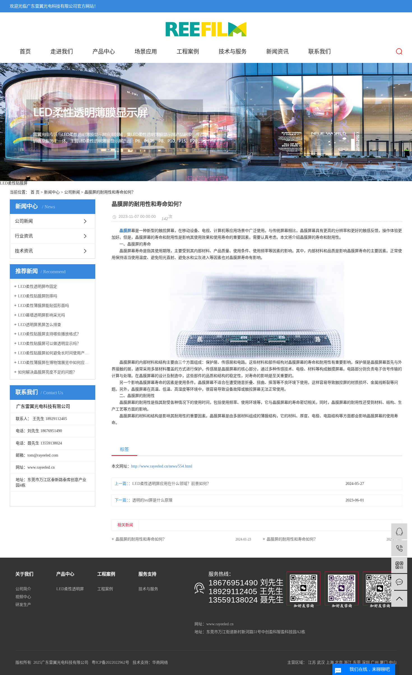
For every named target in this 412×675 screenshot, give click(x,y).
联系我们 (319, 52)
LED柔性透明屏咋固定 (37, 286)
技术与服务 (233, 52)
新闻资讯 (277, 52)
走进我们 (61, 52)
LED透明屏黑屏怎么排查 (39, 325)
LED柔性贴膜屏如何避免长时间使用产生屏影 (54, 353)
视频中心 (23, 597)
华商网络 (160, 662)
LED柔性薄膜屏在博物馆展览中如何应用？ (54, 363)
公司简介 (23, 589)
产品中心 (103, 52)
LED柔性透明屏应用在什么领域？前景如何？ (171, 484)
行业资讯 (24, 236)
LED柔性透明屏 (70, 589)
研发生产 (23, 605)
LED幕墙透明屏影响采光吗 (41, 315)
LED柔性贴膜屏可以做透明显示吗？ (49, 343)
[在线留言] (399, 582)
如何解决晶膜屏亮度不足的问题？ (47, 372)
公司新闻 (72, 192)
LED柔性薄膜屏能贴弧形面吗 (43, 306)
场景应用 (146, 52)
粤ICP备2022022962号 (110, 662)
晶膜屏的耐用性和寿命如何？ (140, 539)
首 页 (35, 192)
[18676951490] (399, 548)
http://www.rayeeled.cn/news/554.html (161, 466)
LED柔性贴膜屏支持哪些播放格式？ (49, 334)
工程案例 (188, 52)
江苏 (312, 662)
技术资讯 (24, 250)
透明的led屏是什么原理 (152, 500)
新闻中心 (52, 192)
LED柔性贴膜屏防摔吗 (37, 296)
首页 (25, 52)
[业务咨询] (399, 531)
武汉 (321, 662)
